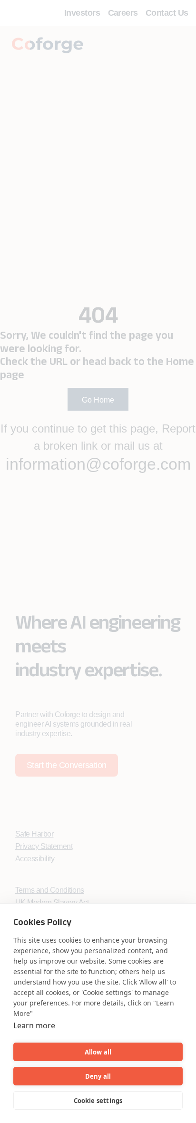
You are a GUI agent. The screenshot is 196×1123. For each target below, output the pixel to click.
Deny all (98, 1076)
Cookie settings (98, 1100)
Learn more (34, 1025)
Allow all (98, 1052)
